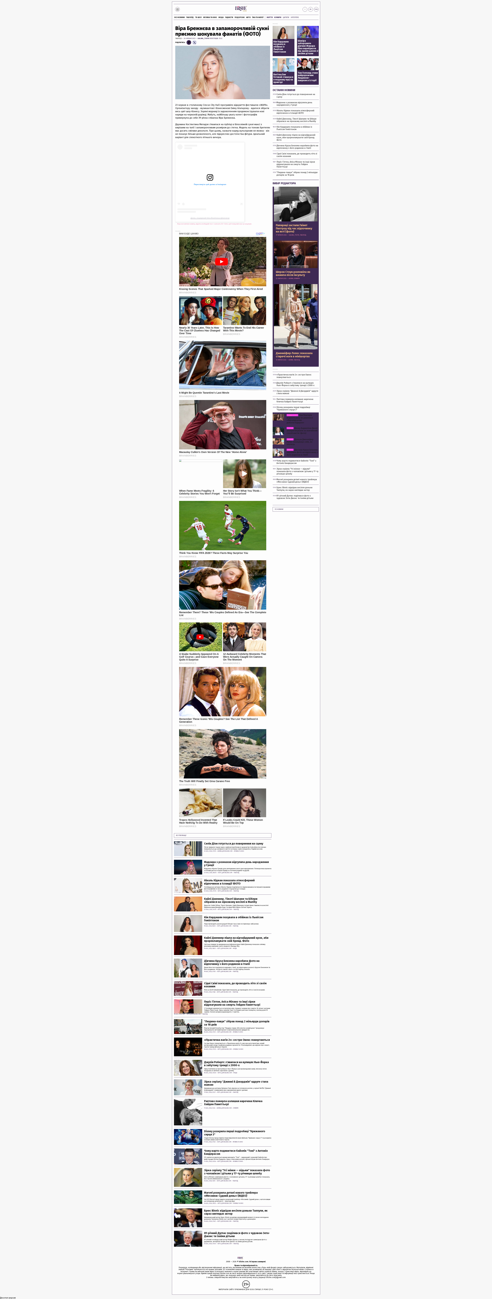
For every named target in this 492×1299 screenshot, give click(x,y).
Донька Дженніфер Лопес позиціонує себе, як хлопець (300, 442)
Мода (221, 17)
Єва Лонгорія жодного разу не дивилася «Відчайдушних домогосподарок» (300, 419)
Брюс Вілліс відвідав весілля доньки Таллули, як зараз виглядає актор (236, 1212)
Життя (270, 17)
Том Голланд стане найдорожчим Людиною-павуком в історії (308, 77)
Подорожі (240, 17)
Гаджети (229, 17)
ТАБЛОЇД (190, 17)
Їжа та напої (257, 17)
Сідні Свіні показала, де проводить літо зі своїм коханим (235, 985)
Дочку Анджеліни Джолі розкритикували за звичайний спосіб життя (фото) (302, 430)
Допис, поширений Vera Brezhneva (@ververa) (210, 218)
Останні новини (284, 90)
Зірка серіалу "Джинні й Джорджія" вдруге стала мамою (236, 1083)
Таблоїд (178, 38)
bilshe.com (243, 1262)
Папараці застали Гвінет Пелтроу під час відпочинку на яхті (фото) (294, 228)
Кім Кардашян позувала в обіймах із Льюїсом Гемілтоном (233, 919)
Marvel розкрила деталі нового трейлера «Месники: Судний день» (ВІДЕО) (231, 1194)
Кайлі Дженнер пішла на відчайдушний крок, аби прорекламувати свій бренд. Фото (236, 939)
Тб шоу (198, 17)
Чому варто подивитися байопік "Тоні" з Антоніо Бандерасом (236, 1152)
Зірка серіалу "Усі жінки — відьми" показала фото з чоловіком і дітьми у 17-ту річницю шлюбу (237, 1172)
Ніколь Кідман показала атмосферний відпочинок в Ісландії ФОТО (229, 882)
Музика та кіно (210, 17)
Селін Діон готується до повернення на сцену (233, 843)
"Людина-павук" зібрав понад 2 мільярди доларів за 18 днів (236, 1023)
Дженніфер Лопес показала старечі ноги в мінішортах (294, 355)
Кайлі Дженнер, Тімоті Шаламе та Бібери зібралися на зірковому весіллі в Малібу (230, 900)
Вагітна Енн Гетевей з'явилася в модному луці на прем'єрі (283, 78)
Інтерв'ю (295, 17)
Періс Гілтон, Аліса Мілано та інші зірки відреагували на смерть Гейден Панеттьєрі (232, 1003)
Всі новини (179, 17)
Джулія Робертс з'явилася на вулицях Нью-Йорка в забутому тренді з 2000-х (236, 1064)
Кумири (277, 17)
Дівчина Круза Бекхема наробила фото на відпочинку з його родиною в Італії (231, 962)
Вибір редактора (284, 183)
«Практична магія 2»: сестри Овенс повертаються (237, 1039)
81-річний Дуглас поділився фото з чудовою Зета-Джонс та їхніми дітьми (237, 1235)
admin (220, 851)
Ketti (219, 872)
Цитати (286, 17)
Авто (248, 17)
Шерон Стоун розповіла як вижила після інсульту (293, 273)
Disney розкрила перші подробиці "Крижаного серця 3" (234, 1133)
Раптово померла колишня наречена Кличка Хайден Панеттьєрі (233, 1103)
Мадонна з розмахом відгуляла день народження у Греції (236, 864)
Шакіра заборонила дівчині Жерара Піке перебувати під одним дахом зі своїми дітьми (308, 47)
